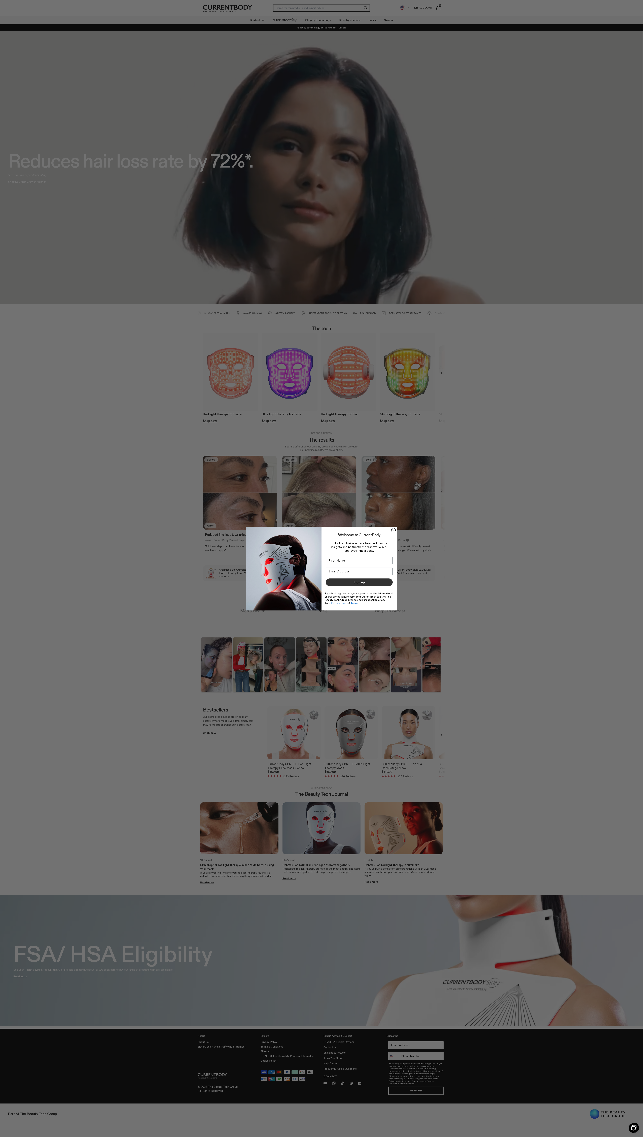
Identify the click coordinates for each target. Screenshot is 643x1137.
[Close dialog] (393, 530)
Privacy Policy (339, 603)
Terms (354, 603)
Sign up (359, 582)
